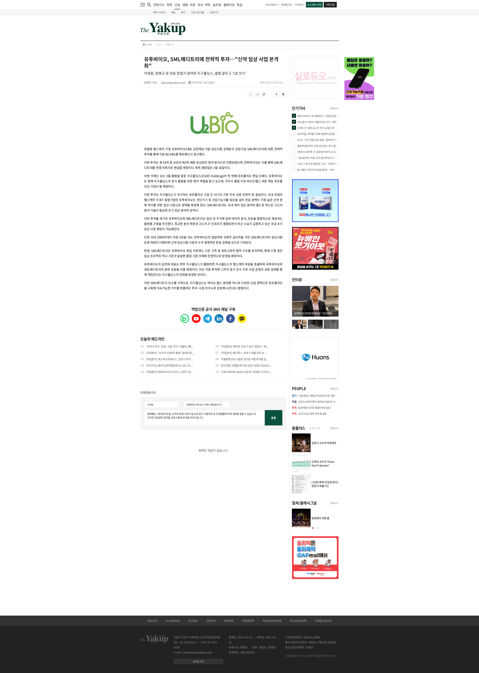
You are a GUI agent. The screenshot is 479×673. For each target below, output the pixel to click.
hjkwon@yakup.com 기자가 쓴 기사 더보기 (188, 82)
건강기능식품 (197, 12)
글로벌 (217, 4)
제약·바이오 (159, 12)
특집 (239, 4)
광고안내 (193, 621)
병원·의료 (189, 4)
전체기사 (158, 4)
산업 (177, 4)
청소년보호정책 (298, 621)
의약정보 (299, 4)
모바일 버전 (198, 661)
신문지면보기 (271, 4)
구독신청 (330, 4)
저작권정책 (248, 621)
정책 (169, 4)
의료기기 (214, 12)
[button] (312, 528)
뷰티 (183, 12)
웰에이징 (228, 4)
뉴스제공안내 (172, 621)
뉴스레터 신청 (314, 4)
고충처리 (211, 621)
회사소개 (152, 621)
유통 (173, 12)
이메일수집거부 (323, 621)
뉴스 (159, 44)
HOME (148, 44)
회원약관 (229, 621)
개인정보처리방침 (271, 621)
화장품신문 (286, 4)
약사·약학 (204, 4)
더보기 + (334, 108)
